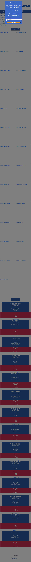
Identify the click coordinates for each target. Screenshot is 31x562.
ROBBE (10, 17)
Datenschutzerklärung (13, 20)
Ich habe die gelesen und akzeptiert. (14, 20)
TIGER (18, 17)
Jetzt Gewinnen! (13, 22)
